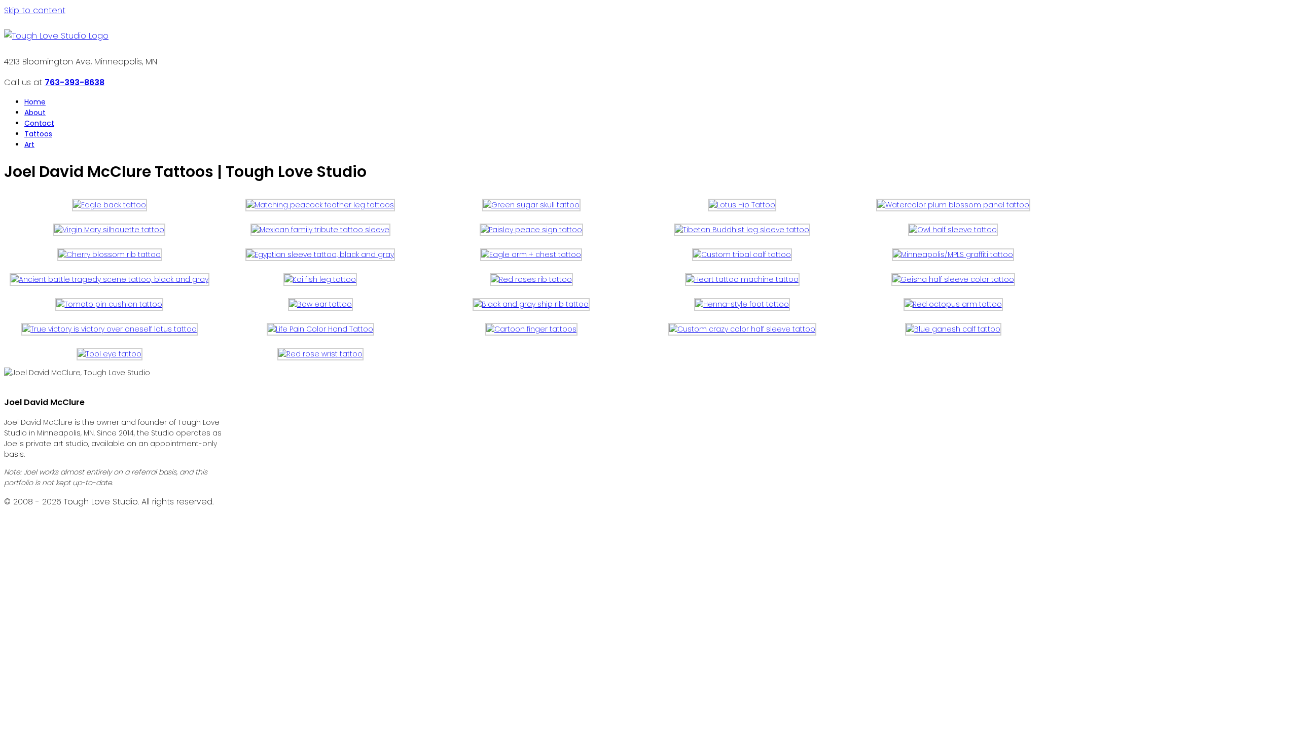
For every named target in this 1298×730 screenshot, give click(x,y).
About (35, 112)
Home (35, 102)
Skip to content (34, 10)
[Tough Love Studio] (56, 36)
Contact (39, 123)
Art (29, 144)
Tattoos (38, 134)
